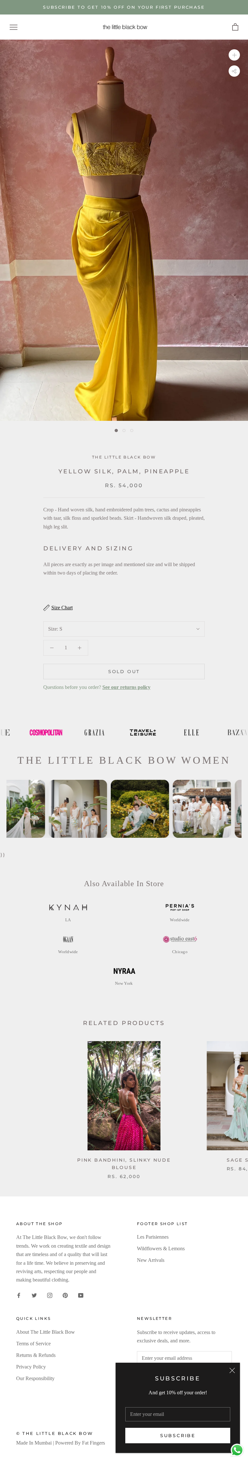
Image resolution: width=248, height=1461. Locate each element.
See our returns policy (126, 687)
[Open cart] (235, 27)
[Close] (232, 1370)
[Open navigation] (13, 27)
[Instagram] (49, 1295)
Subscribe (177, 1435)
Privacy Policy (31, 1366)
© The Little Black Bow (54, 1433)
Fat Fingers (93, 1443)
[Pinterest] (65, 1295)
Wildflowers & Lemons (161, 1248)
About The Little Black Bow (45, 1332)
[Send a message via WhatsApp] (237, 1450)
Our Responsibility (35, 1378)
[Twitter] (34, 1295)
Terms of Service (33, 1343)
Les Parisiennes (153, 1237)
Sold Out (124, 671)
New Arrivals (150, 1260)
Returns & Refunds (36, 1355)
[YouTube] (80, 1295)
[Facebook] (18, 1295)
